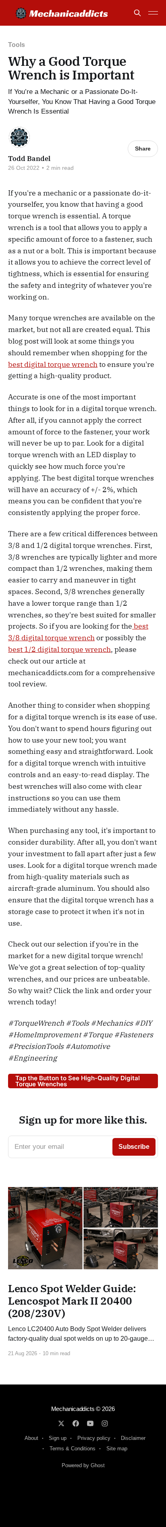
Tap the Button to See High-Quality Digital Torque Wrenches (77, 1081)
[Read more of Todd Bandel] (19, 137)
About (31, 1438)
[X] (61, 1423)
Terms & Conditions (72, 1449)
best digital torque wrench (53, 364)
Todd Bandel (29, 158)
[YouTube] (90, 1423)
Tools (16, 44)
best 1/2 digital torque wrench (59, 649)
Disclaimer (133, 1438)
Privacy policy (93, 1438)
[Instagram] (105, 1423)
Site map (116, 1449)
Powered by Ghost (83, 1465)
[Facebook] (76, 1423)
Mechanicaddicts (73, 1408)
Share (143, 148)
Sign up (57, 1438)
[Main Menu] (153, 13)
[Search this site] (137, 12)
